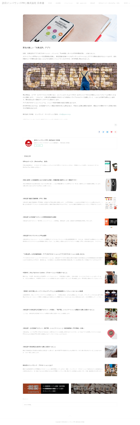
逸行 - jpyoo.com (81, 3)
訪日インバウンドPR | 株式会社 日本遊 (23, 3)
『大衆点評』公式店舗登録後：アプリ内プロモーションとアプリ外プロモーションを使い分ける (54, 254)
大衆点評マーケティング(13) (60, 119)
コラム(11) (37, 119)
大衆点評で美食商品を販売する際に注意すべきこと (39, 347)
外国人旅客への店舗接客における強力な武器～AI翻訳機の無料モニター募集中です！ (50, 180)
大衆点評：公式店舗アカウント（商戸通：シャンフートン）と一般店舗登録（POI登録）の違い (53, 328)
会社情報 (58, 3)
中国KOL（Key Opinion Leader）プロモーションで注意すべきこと (45, 273)
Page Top (70, 416)
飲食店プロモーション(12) (47, 119)
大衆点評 (92, 3)
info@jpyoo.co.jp (65, 114)
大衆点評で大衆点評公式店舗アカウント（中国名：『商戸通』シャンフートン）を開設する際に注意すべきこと (59, 310)
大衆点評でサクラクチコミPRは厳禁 (34, 235)
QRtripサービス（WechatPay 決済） (109, 3)
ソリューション (68, 3)
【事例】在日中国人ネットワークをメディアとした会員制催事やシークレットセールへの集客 (53, 291)
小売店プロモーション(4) (29, 119)
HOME (50, 3)
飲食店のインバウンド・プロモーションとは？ (38, 365)
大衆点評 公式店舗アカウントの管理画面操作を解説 (39, 217)
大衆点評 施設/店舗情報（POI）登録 (35, 198)
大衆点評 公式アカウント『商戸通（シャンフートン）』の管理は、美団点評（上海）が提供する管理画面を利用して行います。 (58, 221)
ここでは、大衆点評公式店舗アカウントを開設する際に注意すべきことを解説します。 (47, 313)
